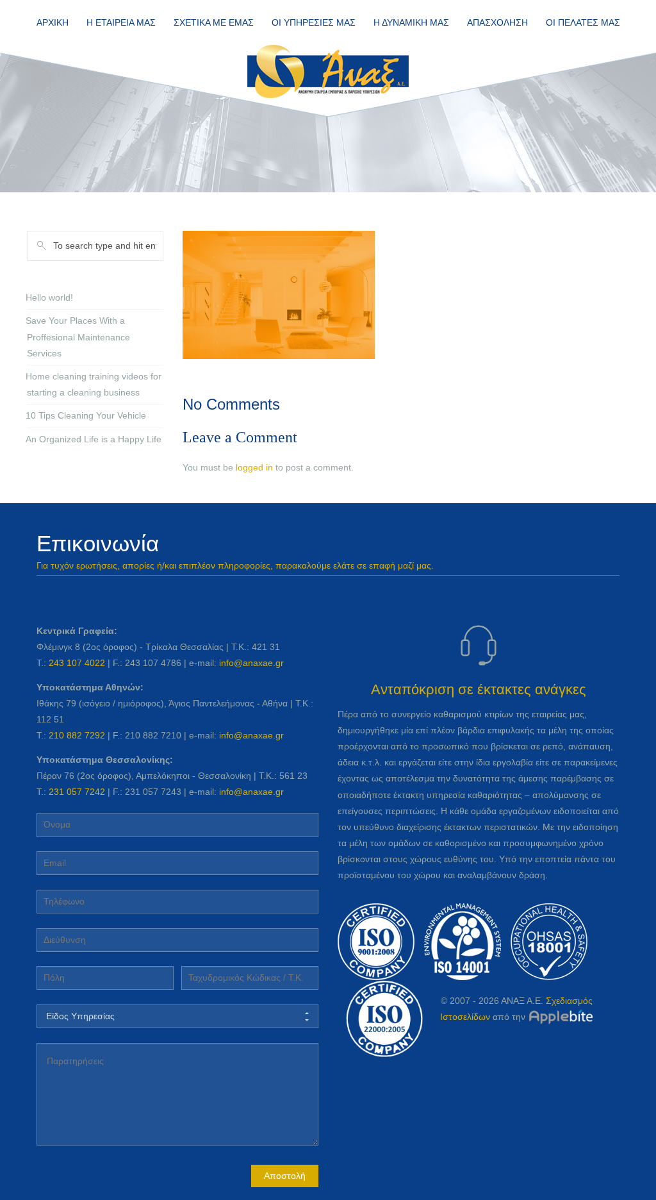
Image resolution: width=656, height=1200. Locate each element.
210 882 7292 (77, 735)
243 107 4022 (77, 663)
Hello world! (49, 297)
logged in (254, 467)
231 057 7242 (77, 792)
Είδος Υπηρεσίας (80, 1016)
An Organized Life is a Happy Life (93, 439)
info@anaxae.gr (251, 663)
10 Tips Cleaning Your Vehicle (86, 415)
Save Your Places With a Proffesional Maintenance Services (78, 336)
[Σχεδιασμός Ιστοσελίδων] (560, 1017)
